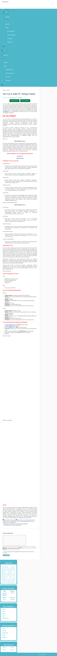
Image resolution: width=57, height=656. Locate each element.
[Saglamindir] (6, 9)
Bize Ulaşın (9, 38)
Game (5, 520)
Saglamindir (6, 5)
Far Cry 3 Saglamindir (12, 521)
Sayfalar (7, 27)
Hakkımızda (10, 42)
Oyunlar (7, 20)
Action (8, 520)
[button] (4, 46)
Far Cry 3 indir (28, 520)
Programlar (7, 24)
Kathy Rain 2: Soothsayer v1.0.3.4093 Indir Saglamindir (16, 523)
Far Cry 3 (22, 520)
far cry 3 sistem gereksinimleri (23, 521)
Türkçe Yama (13, 520)
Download (19, 156)
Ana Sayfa (7, 16)
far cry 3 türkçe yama (11, 522)
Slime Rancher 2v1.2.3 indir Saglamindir (12, 525)
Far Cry (18, 520)
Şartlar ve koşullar (11, 34)
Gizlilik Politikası (11, 31)
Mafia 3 (24, 141)
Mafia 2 (23, 204)
